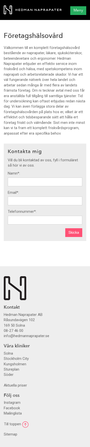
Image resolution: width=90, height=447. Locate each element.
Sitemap (10, 434)
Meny (78, 10)
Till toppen (13, 424)
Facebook (12, 408)
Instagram (12, 402)
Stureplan (11, 369)
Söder (9, 374)
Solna (8, 353)
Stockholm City (16, 358)
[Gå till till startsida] (33, 10)
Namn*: (14, 173)
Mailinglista (13, 413)
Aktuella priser (15, 385)
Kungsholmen (15, 364)
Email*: (13, 192)
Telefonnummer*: (22, 211)
